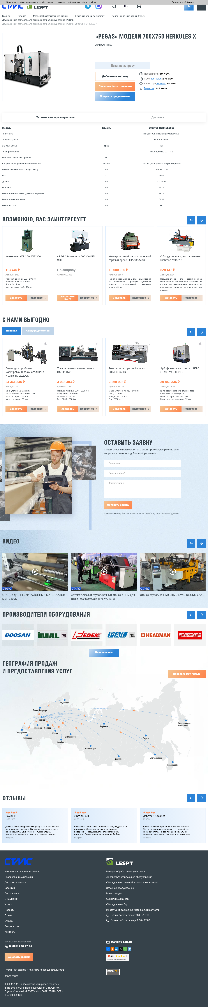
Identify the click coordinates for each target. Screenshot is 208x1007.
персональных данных (167, 514)
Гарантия (149, 89)
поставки (155, 79)
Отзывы (14, 798)
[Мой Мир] (116, 949)
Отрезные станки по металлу (89, 16)
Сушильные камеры (117, 899)
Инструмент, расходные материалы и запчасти (133, 910)
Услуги (8, 905)
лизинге (161, 84)
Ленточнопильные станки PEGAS (128, 16)
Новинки (11, 331)
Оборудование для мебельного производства (132, 883)
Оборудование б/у (116, 905)
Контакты (10, 932)
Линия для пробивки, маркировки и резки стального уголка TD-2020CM (24, 372)
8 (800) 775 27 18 (20, 946)
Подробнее (36, 298)
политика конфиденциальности (47, 970)
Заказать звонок (19, 957)
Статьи (8, 916)
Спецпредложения (38, 331)
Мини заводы (114, 894)
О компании (11, 899)
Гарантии (10, 888)
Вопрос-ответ (12, 927)
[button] (189, 6)
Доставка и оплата (15, 883)
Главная (6, 16)
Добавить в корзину (115, 76)
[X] (121, 949)
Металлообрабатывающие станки (50, 16)
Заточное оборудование (120, 888)
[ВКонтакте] (108, 949)
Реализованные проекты (19, 877)
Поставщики (12, 894)
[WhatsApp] (125, 949)
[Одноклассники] (112, 949)
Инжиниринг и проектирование (22, 872)
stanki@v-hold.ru (121, 942)
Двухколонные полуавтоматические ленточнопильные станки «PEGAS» (38, 20)
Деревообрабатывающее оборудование (129, 877)
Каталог (22, 16)
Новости (9, 910)
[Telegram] (129, 949)
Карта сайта (11, 976)
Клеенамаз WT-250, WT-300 (23, 256)
